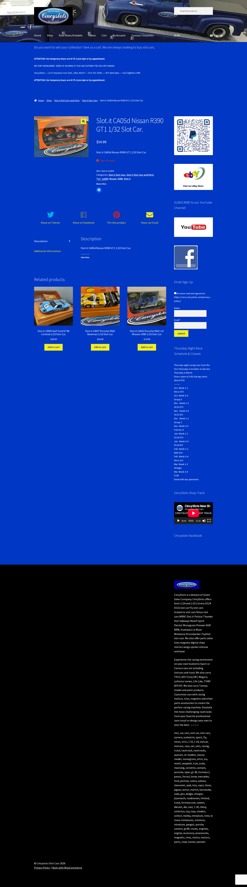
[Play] (178, 520)
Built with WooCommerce (67, 867)
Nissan (113, 178)
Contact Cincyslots (142, 35)
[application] (193, 513)
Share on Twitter (50, 222)
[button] (83, 121)
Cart (104, 35)
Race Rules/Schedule (71, 35)
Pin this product (116, 222)
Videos (92, 35)
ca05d (105, 178)
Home (37, 35)
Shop (50, 35)
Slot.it (127, 178)
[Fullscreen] (209, 520)
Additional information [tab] (47, 251)
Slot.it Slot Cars (90, 100)
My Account (119, 35)
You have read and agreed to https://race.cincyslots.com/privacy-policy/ (192, 297)
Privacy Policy (42, 867)
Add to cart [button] (53, 347)
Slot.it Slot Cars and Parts (67, 100)
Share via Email (149, 222)
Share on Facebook (83, 222)
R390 (120, 178)
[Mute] (204, 520)
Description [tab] (41, 241)
